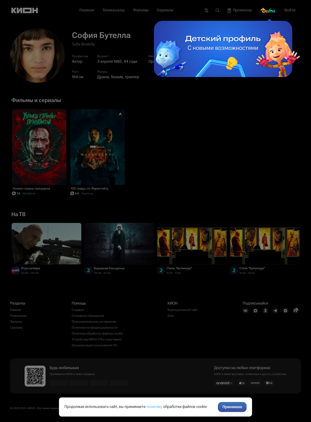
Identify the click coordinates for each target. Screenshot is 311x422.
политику (154, 407)
